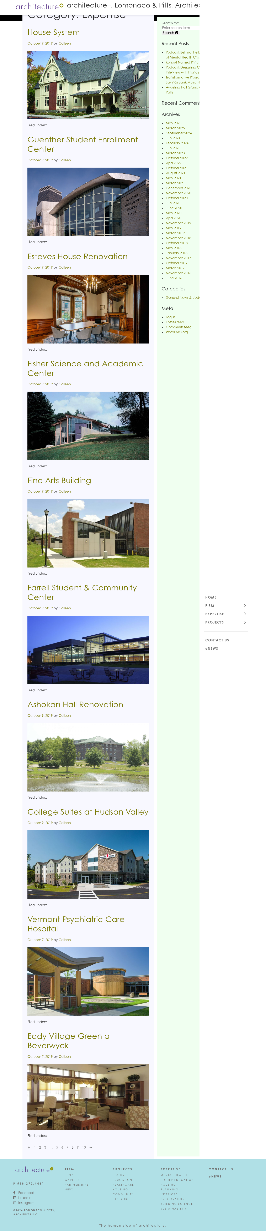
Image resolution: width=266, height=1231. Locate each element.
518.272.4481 (30, 1183)
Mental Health (174, 1175)
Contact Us (217, 640)
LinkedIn (24, 1198)
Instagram (25, 1203)
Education (122, 1179)
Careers (72, 1179)
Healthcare (123, 1184)
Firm (209, 606)
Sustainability (174, 1208)
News (69, 1189)
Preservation (173, 1199)
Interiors (169, 1194)
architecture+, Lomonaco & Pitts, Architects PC (143, 5)
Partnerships (77, 1184)
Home (211, 597)
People (71, 1175)
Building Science (177, 1203)
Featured (121, 1175)
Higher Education (177, 1179)
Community (123, 1194)
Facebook (25, 1193)
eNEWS (211, 648)
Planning (170, 1189)
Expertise (214, 614)
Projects (214, 622)
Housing (120, 1189)
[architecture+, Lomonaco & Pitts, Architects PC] (39, 6)
